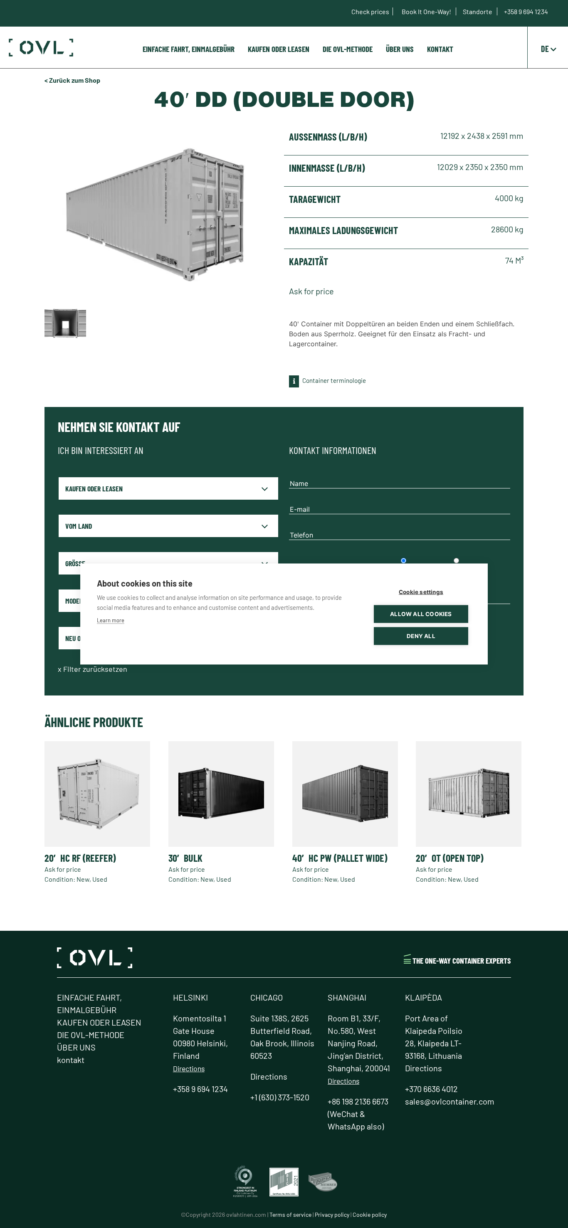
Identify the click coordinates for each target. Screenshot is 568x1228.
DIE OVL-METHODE (348, 49)
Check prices (370, 11)
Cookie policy (370, 1214)
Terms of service (290, 1214)
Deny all (421, 636)
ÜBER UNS (400, 49)
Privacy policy (332, 1214)
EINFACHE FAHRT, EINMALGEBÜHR (189, 49)
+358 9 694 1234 (526, 11)
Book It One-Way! (427, 11)
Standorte (478, 11)
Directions (189, 1068)
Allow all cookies (421, 614)
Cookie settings (421, 592)
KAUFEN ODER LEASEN (278, 49)
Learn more (110, 620)
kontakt (440, 49)
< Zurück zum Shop (72, 80)
